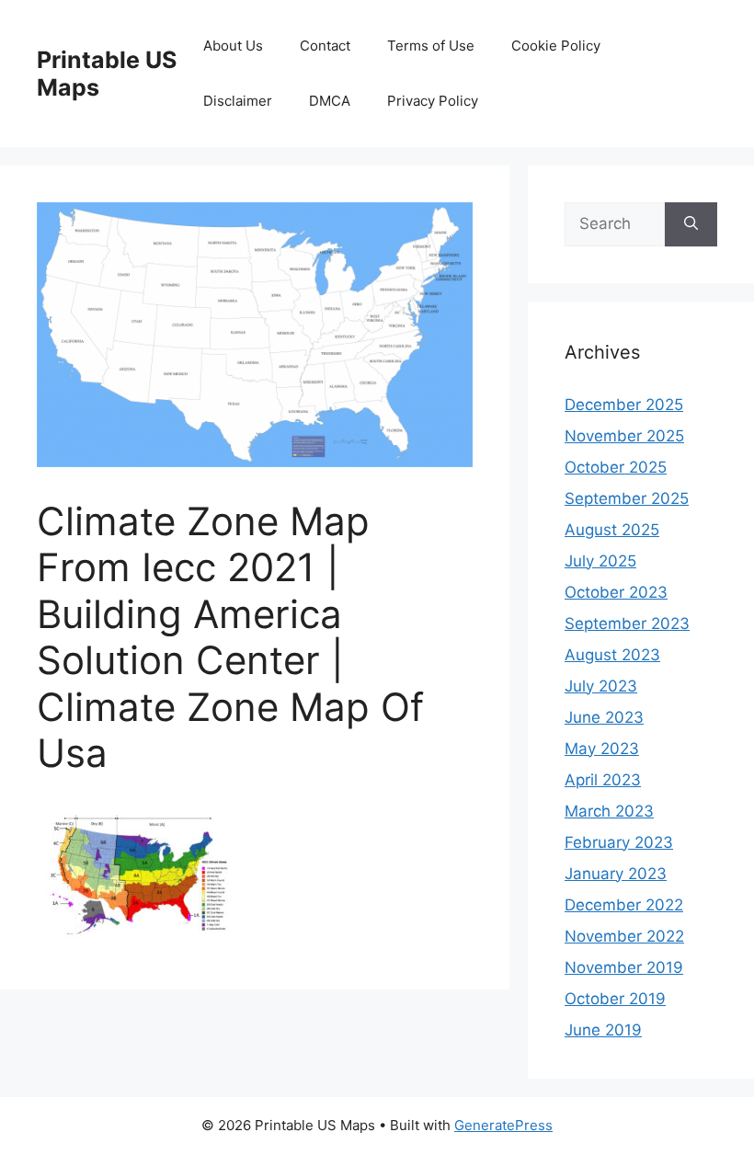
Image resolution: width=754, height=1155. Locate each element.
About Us (233, 45)
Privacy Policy (432, 100)
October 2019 (615, 998)
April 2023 (603, 780)
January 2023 (616, 873)
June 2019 (603, 1030)
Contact (325, 45)
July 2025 (600, 561)
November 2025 (624, 436)
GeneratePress (503, 1125)
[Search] (691, 224)
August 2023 (612, 655)
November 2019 (624, 967)
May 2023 (602, 748)
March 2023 (609, 811)
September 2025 (627, 498)
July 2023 (601, 686)
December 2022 (624, 905)
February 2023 (619, 842)
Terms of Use (430, 45)
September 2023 (627, 623)
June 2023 (604, 717)
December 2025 (624, 404)
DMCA (329, 100)
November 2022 (624, 936)
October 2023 (616, 592)
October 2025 (616, 467)
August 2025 (612, 529)
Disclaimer (237, 100)
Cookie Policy (555, 45)
